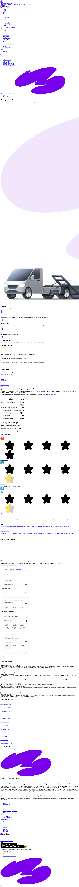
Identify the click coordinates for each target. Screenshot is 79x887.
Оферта (4, 853)
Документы (5, 830)
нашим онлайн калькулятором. (50, 394)
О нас (4, 825)
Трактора (5, 40)
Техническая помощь (4, 54)
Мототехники (6, 35)
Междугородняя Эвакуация (9, 65)
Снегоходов (5, 37)
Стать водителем (6, 816)
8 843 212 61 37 (6, 14)
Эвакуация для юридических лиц (10, 811)
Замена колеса (6, 806)
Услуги (4, 59)
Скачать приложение (7, 817)
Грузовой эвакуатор (7, 47)
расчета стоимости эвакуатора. (49, 102)
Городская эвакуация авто (8, 63)
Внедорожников (6, 38)
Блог (4, 828)
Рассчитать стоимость (5, 396)
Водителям (5, 12)
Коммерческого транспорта (8, 44)
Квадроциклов (6, 36)
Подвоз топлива (6, 804)
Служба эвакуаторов (4, 748)
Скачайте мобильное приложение (7, 27)
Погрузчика (5, 41)
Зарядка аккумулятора (7, 805)
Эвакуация (2, 31)
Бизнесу (4, 11)
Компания (2, 823)
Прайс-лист (5, 51)
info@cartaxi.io (10, 841)
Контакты (5, 13)
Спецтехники (6, 39)
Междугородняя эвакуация (33, 748)
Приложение (5, 831)
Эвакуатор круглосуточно (8, 64)
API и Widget (5, 812)
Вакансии (5, 827)
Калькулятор (5, 52)
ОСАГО (4, 821)
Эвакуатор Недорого (7, 62)
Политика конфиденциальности (9, 856)
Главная (4, 9)
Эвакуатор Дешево (7, 61)
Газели (4, 45)
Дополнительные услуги (5, 56)
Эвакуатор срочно (7, 60)
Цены (1, 49)
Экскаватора (5, 42)
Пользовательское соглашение (9, 854)
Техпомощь (41, 748)
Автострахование (4, 819)
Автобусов (5, 46)
